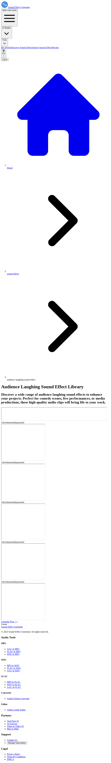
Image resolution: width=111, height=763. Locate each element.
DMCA (10, 759)
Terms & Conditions (16, 756)
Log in (4, 59)
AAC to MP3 (13, 649)
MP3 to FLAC (13, 682)
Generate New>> (9, 621)
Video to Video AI (15, 726)
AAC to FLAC (14, 687)
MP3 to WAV (13, 665)
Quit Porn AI (13, 721)
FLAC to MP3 (13, 651)
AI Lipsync (12, 723)
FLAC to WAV (14, 668)
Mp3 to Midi (12, 729)
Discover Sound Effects (22, 47)
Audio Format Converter (18, 698)
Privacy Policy (13, 754)
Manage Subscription (17, 743)
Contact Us (12, 740)
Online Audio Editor (16, 710)
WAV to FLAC (14, 684)
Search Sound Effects (42, 47)
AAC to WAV (13, 671)
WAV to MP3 (13, 654)
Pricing (55, 47)
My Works (6, 47)
